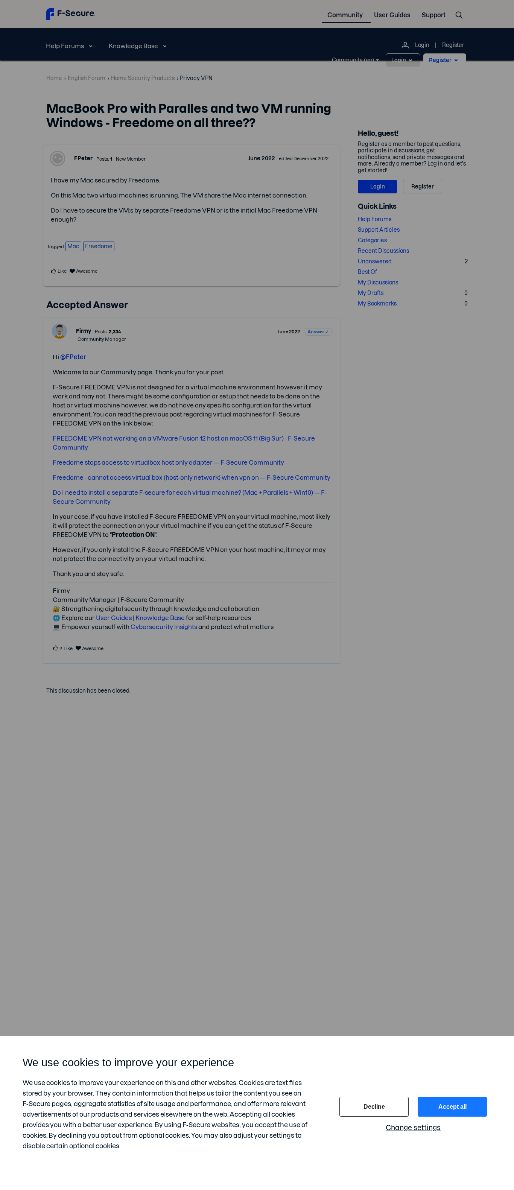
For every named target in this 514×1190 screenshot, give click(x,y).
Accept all (452, 1106)
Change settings (413, 1127)
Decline (374, 1106)
